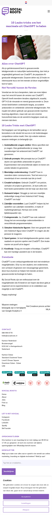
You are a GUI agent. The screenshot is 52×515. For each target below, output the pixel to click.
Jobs (3, 400)
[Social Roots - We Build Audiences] (12, 11)
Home (4, 394)
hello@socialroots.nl (9, 336)
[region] (26, 495)
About (4, 397)
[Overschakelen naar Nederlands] (26, 2)
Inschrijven (9, 471)
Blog (3, 405)
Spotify (4, 425)
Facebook (5, 420)
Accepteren (26, 497)
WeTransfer (6, 428)
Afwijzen (26, 510)
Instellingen (26, 503)
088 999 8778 (7, 333)
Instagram (6, 417)
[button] (48, 11)
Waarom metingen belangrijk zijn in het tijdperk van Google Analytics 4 (14, 308)
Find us (4, 403)
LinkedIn (5, 423)
